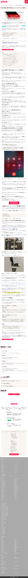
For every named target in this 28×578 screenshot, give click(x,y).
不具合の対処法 (10, 408)
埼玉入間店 (3, 546)
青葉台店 (15, 549)
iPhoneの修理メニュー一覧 (11, 5)
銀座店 (15, 541)
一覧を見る (14, 394)
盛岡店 (2, 565)
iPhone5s (3, 497)
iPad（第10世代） (3, 527)
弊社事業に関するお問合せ (14, 454)
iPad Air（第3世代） (4, 519)
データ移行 (3, 467)
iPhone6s (15, 495)
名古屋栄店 (15, 561)
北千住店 (15, 543)
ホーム (1, 5)
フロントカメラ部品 (16, 275)
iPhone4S (15, 498)
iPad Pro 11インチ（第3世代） (5, 513)
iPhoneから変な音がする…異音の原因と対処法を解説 (14, 203)
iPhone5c (15, 497)
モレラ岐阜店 (3, 562)
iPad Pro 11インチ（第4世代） (5, 512)
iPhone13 (3, 487)
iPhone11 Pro (15, 490)
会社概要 (14, 407)
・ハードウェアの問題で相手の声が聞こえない (8, 55)
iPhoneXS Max (16, 491)
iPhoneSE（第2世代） (16, 489)
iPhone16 (15, 481)
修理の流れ (7, 408)
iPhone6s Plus (3, 495)
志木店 (15, 548)
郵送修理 (3, 407)
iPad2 (2, 534)
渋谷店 (2, 540)
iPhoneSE (15, 494)
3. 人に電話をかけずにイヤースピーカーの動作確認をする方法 (10, 61)
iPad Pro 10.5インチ (4, 516)
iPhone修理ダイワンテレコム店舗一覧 (7, 339)
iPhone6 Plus (3, 496)
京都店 (2, 558)
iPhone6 (15, 496)
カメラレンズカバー (16, 468)
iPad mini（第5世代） (4, 523)
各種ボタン (3, 470)
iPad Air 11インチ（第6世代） (5, 506)
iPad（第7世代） (3, 530)
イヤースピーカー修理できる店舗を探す (8, 49)
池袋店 (15, 540)
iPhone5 (2, 498)
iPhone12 (3, 489)
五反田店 (3, 542)
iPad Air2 (3, 520)
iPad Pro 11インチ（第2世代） (5, 514)
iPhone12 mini (15, 488)
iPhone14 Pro (15, 484)
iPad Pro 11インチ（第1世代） (5, 515)
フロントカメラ (16, 467)
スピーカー (3, 469)
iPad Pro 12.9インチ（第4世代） (5, 509)
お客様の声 (9, 407)
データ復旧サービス (20, 409)
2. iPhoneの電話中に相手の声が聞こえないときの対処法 (9, 58)
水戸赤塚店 (15, 553)
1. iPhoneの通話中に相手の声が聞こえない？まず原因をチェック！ (10, 54)
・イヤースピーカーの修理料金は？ (7, 65)
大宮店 (2, 548)
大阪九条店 (3, 557)
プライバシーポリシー (18, 407)
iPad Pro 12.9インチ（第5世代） (5, 508)
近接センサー (3, 471)
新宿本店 (3, 539)
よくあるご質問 (5, 407)
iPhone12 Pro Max (16, 487)
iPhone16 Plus (3, 481)
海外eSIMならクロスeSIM (13, 447)
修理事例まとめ (3, 408)
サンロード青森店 (16, 565)
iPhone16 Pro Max (4, 480)
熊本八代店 (3, 573)
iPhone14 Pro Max (4, 484)
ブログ (11, 407)
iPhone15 (15, 483)
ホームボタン (15, 469)
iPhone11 (3, 491)
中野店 (2, 541)
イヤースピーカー (16, 471)
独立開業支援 (19, 408)
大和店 (2, 550)
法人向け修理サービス (24, 408)
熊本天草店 (15, 572)
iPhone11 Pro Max (3, 490)
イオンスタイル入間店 (16, 546)
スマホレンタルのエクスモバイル (14, 448)
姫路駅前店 (15, 557)
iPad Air (2, 521)
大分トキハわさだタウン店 (4, 572)
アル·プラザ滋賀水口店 (16, 558)
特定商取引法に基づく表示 (23, 407)
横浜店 (2, 549)
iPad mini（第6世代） (4, 522)
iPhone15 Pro (15, 482)
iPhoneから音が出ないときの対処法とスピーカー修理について (10, 43)
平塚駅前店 (15, 550)
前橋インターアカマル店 (4, 553)
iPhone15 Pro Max (4, 482)
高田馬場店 (15, 539)
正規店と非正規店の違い (8, 409)
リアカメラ (3, 468)
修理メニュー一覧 (5, 5)
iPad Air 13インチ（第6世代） (5, 505)
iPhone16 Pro (15, 480)
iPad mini (3, 526)
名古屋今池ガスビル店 (4, 561)
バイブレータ (15, 470)
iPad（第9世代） (3, 528)
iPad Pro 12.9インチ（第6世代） (5, 507)
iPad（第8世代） (3, 529)
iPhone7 (2, 494)
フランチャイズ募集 (15, 408)
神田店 (2, 543)
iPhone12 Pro (3, 488)
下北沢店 (15, 542)
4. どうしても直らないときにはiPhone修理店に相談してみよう (10, 62)
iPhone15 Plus (3, 483)
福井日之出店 (3, 569)
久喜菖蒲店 (15, 547)
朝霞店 (2, 547)
